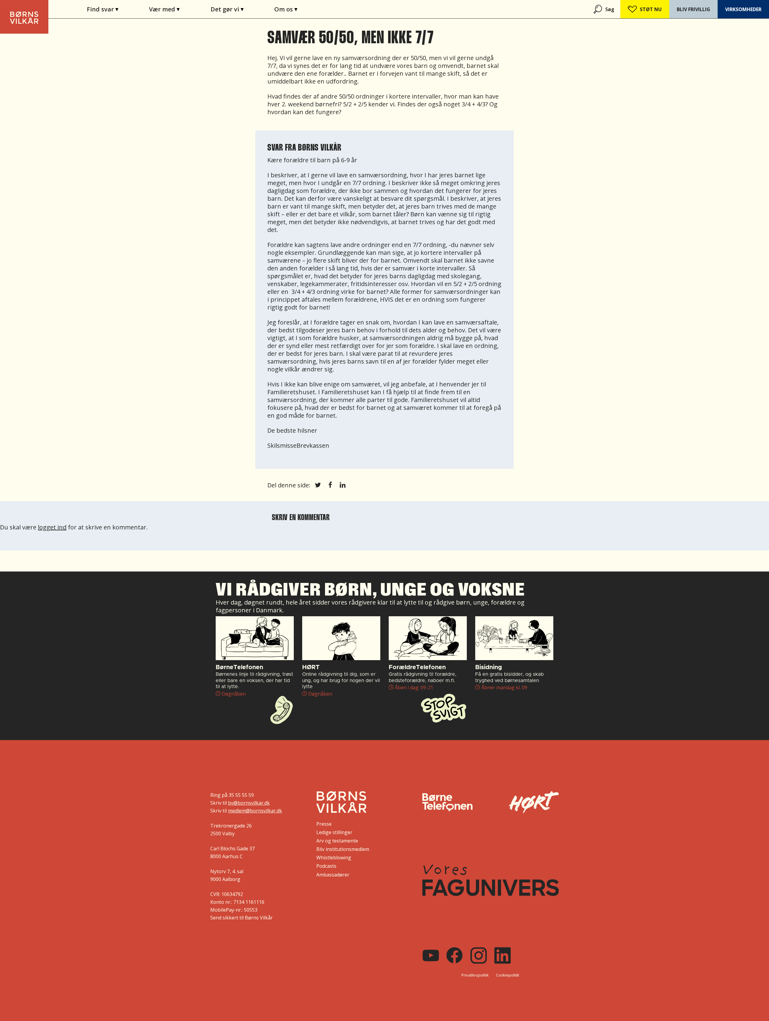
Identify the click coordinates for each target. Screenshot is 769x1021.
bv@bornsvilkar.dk (249, 803)
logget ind (52, 527)
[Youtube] (430, 955)
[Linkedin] (502, 955)
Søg (609, 9)
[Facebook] (454, 955)
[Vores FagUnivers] (490, 880)
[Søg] (598, 9)
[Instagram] (478, 955)
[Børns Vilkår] (341, 802)
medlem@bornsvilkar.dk (255, 810)
